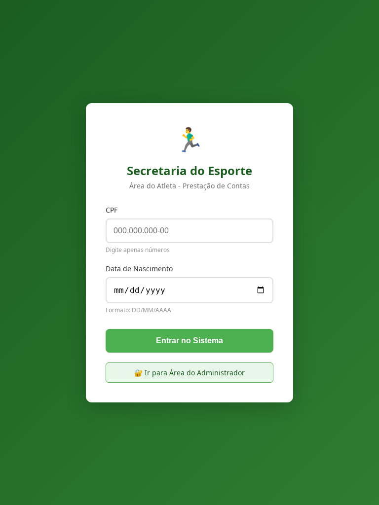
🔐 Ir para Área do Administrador (189, 372)
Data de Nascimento (139, 268)
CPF (111, 210)
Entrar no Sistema (189, 340)
